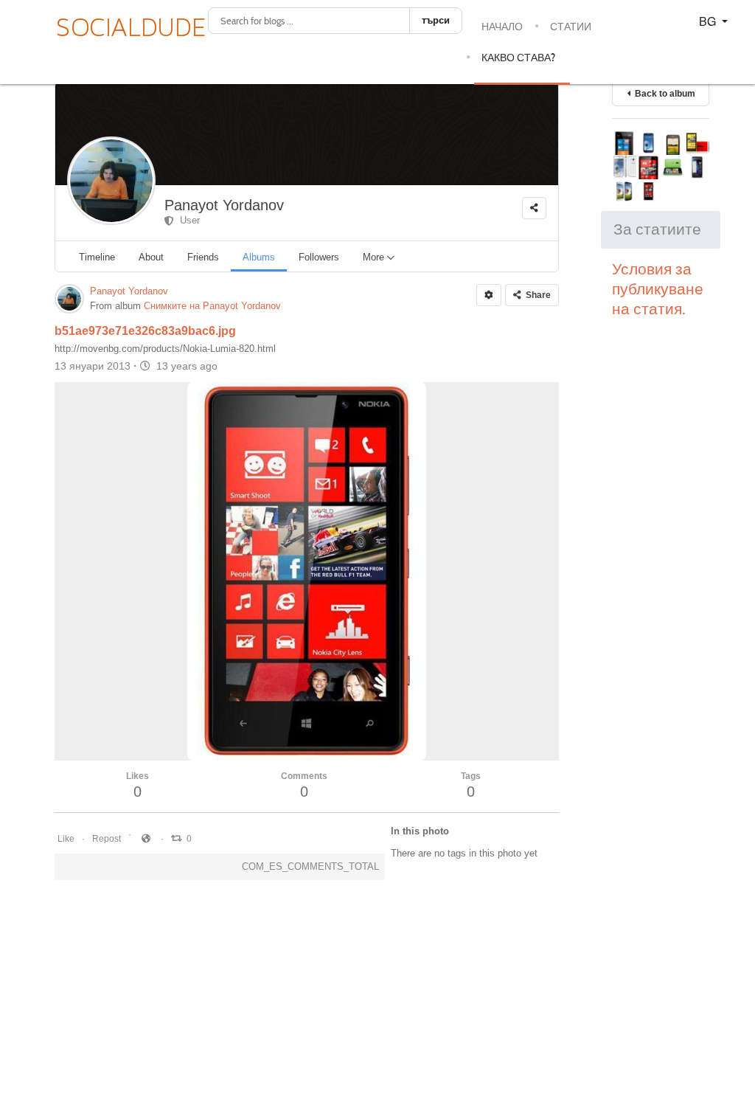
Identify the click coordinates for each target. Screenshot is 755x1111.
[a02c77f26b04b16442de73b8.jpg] (624, 143)
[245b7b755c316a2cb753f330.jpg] (673, 167)
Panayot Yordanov (224, 205)
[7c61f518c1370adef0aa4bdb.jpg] (697, 143)
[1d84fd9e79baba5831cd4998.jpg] (624, 167)
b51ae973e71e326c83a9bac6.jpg (145, 331)
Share (536, 295)
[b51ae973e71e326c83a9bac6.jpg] (648, 167)
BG (709, 21)
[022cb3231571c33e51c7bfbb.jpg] (624, 191)
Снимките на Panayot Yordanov (212, 305)
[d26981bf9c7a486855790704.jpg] (697, 167)
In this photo (420, 831)
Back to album (662, 94)
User (187, 220)
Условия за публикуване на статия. (657, 289)
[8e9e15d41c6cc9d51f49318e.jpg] (673, 143)
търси (436, 20)
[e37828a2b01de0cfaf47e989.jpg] (648, 191)
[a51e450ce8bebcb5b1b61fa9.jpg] (648, 143)
